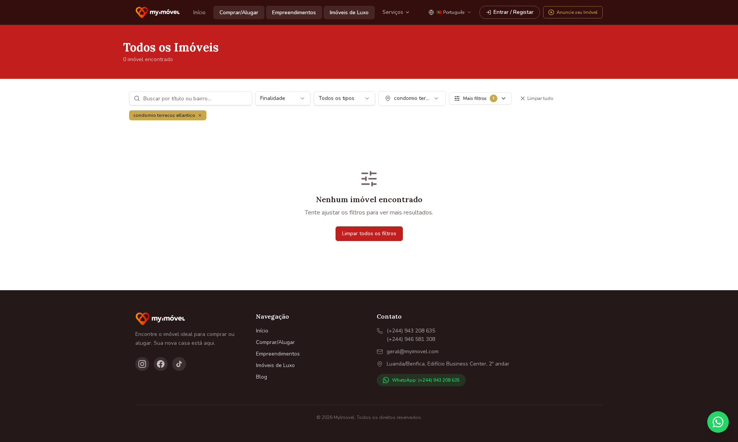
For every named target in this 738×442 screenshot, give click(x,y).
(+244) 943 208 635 (411, 330)
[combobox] (283, 98)
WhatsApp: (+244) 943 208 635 (426, 380)
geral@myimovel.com (413, 351)
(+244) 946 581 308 (411, 339)
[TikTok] (179, 364)
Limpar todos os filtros (369, 233)
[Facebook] (161, 364)
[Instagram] (142, 364)
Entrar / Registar (514, 12)
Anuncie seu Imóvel (577, 12)
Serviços (392, 12)
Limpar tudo (540, 98)
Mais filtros (479, 98)
